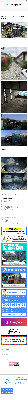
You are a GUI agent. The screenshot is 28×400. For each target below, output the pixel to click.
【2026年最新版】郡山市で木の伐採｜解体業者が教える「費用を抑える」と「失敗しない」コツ (13, 351)
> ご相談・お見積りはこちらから (5, 219)
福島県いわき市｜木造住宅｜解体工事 (6, 349)
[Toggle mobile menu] (26, 0)
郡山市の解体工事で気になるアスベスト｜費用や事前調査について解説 (10, 356)
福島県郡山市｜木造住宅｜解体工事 (6, 354)
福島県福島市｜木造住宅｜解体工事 (6, 359)
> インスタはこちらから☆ (4, 221)
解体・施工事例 (16, 223)
